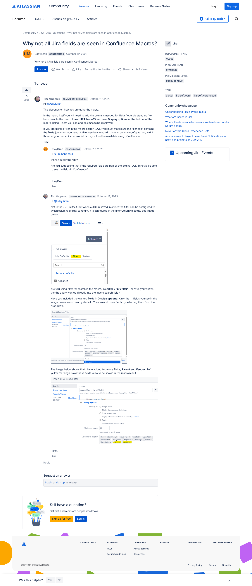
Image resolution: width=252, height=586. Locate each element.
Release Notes (160, 6)
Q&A (38, 19)
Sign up (232, 6)
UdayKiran (40, 53)
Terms (212, 565)
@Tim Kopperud (63, 153)
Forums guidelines (116, 554)
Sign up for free (61, 518)
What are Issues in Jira (178, 116)
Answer (41, 69)
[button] (79, 251)
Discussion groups (64, 19)
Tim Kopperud (51, 98)
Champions (136, 6)
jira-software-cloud (205, 95)
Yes (50, 580)
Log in (215, 6)
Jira (48, 32)
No (59, 580)
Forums (84, 6)
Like (53, 186)
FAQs (109, 548)
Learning (101, 6)
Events (117, 6)
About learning (141, 548)
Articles (92, 19)
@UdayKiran (53, 103)
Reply (46, 462)
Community (59, 5)
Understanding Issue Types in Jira (185, 111)
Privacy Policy (194, 565)
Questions (59, 32)
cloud (169, 95)
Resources (139, 554)
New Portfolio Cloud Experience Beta (187, 130)
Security (226, 565)
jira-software (183, 95)
